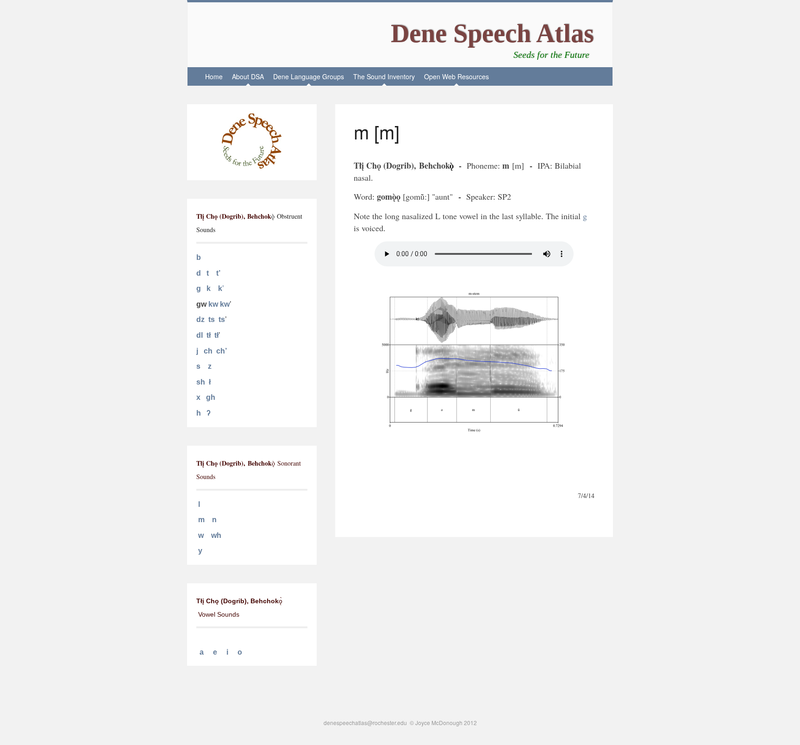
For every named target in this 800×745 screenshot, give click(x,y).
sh (200, 382)
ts (211, 319)
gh (210, 397)
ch (208, 351)
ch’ (221, 351)
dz (200, 319)
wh (216, 535)
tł (208, 335)
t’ (218, 273)
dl (199, 335)
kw (213, 304)
